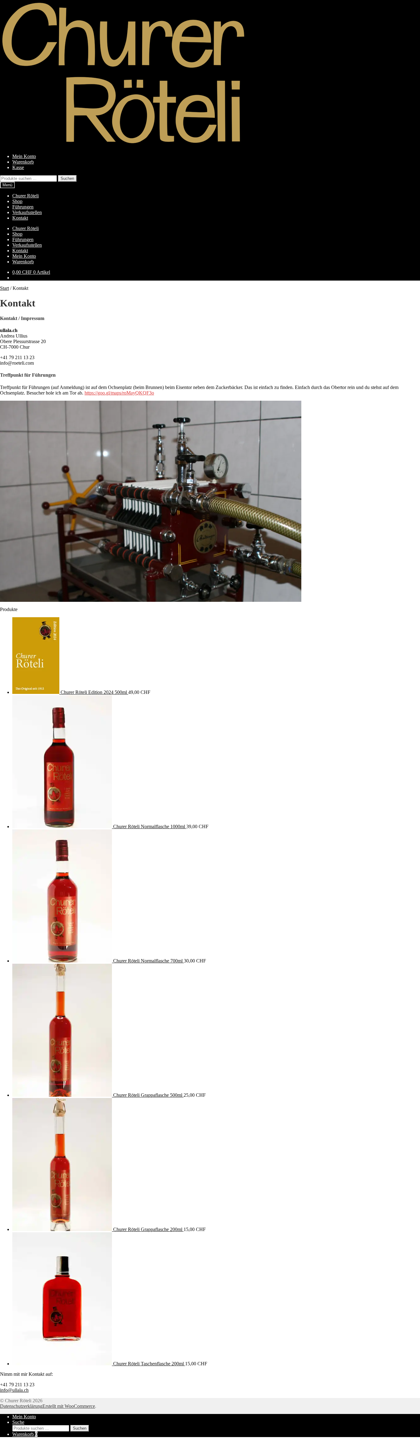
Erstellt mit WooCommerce (68, 1406)
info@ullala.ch (14, 1390)
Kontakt (20, 218)
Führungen (23, 206)
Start (4, 288)
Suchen (67, 178)
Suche (18, 1422)
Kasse (18, 167)
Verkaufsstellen (27, 212)
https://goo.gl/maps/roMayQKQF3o (119, 392)
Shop (17, 201)
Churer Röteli (25, 195)
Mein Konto (24, 156)
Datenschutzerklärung (21, 1406)
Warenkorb (23, 161)
